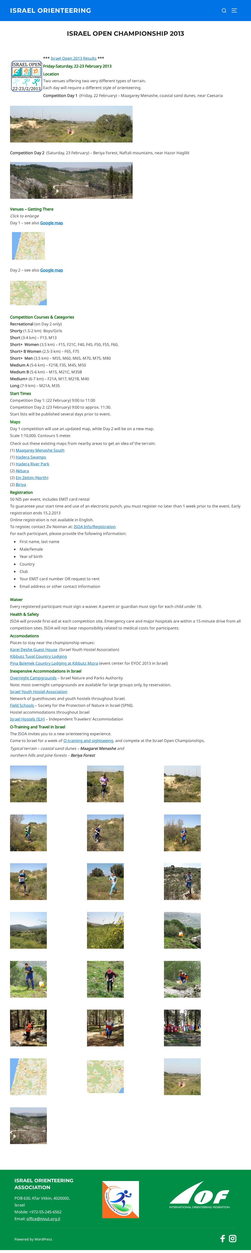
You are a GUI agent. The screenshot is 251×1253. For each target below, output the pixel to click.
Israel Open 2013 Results (74, 58)
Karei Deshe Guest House (33, 649)
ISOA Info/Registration (95, 526)
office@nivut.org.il (43, 1218)
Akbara (22, 470)
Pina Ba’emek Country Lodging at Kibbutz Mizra (54, 663)
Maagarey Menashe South (40, 450)
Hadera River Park (32, 464)
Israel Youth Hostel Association (38, 691)
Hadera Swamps (31, 457)
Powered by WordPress (33, 1239)
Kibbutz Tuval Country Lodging (38, 656)
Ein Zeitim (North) (32, 477)
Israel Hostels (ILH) (27, 719)
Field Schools (22, 705)
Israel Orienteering (50, 10)
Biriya (21, 484)
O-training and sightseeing (88, 740)
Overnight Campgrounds (33, 678)
